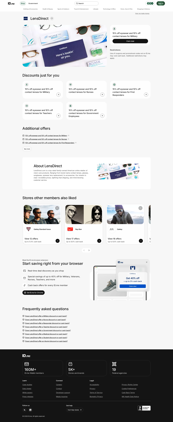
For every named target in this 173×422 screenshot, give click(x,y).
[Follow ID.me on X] (24, 410)
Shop (23, 3)
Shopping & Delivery (143, 9)
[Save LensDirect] (52, 18)
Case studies (27, 385)
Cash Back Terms (128, 393)
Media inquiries (61, 397)
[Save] (57, 208)
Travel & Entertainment (81, 9)
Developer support (63, 393)
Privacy (92, 389)
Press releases (27, 397)
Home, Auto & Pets (126, 9)
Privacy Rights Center (130, 385)
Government (33, 3)
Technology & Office (109, 9)
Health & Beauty (48, 9)
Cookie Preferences (129, 389)
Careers (59, 385)
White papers (27, 393)
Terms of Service (96, 393)
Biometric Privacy (96, 397)
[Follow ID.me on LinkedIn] (30, 410)
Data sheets (26, 389)
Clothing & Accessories (30, 9)
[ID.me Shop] (12, 3)
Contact (59, 389)
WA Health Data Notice (130, 397)
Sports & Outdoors (63, 9)
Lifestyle (95, 9)
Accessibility (94, 385)
